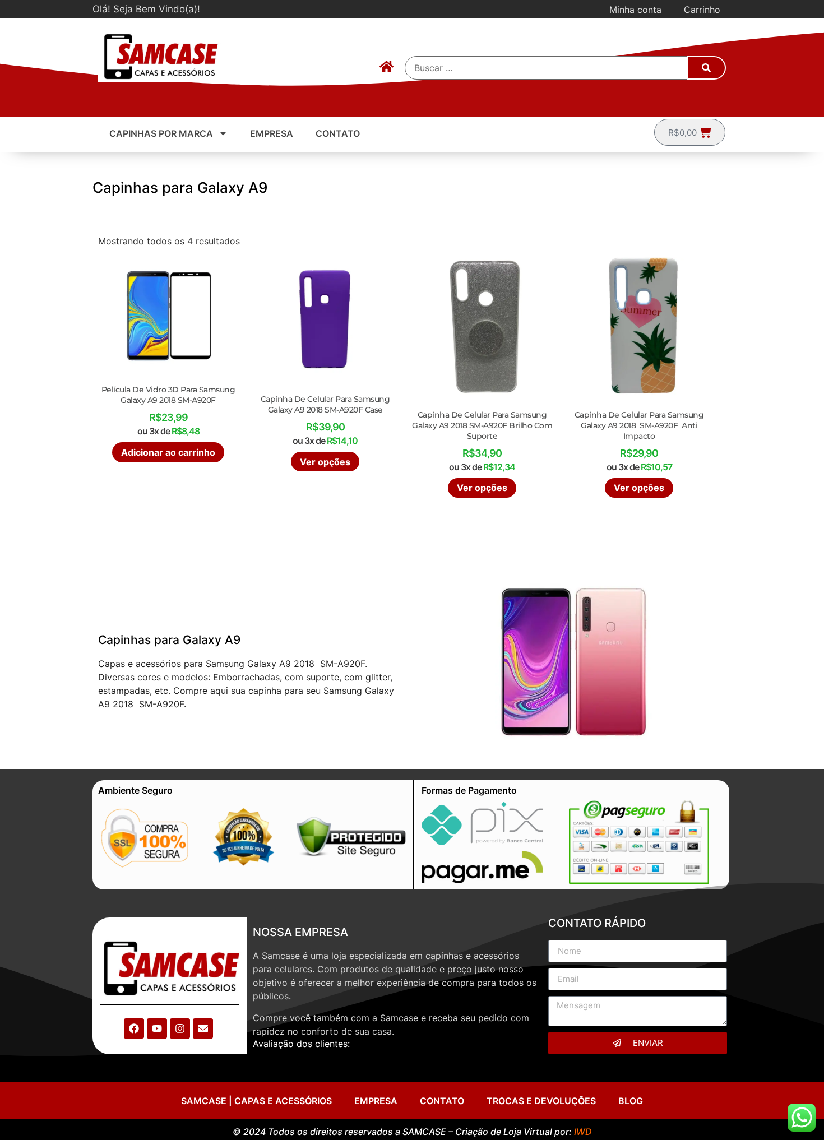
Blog (630, 1100)
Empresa (271, 133)
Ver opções (325, 461)
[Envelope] (203, 1028)
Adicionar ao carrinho (168, 452)
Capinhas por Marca (161, 133)
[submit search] (706, 68)
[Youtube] (157, 1028)
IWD (583, 1131)
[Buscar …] (546, 68)
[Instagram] (180, 1028)
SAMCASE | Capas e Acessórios (256, 1100)
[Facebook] (134, 1028)
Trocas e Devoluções (541, 1100)
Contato (338, 133)
